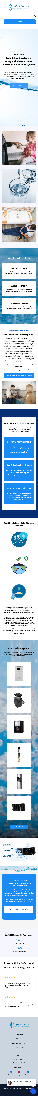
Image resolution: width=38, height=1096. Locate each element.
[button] (31, 16)
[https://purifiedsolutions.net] (19, 7)
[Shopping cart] (35, 16)
